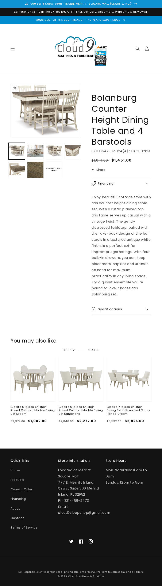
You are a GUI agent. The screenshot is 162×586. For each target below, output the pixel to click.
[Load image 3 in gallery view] (54, 151)
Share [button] (100, 170)
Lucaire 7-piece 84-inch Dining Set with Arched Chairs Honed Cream (128, 410)
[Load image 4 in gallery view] (73, 151)
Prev (70, 350)
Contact (17, 518)
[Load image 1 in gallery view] (16, 151)
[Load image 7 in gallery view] (54, 170)
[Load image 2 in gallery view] (35, 151)
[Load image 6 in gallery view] (35, 170)
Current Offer (21, 489)
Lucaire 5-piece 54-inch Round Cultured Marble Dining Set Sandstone (81, 410)
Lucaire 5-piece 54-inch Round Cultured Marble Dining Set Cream (33, 410)
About (15, 508)
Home (15, 470)
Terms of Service (24, 527)
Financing (18, 499)
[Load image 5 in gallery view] (16, 170)
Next (92, 350)
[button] (12, 48)
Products (18, 480)
